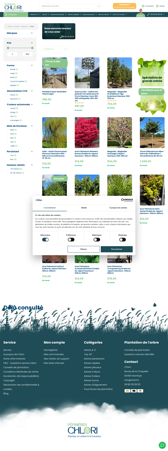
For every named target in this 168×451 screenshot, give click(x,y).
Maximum (27, 54)
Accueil (16, 26)
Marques (24, 26)
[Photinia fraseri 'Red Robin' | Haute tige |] (54, 72)
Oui (13, 155)
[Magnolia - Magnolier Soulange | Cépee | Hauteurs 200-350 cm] (119, 132)
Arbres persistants (58, 14)
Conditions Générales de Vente (20, 371)
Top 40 (44, 14)
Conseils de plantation (16, 367)
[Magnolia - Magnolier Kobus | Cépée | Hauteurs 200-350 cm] (119, 190)
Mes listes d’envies (54, 363)
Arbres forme (91, 380)
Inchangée (16, 120)
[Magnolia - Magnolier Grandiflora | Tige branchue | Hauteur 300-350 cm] (119, 72)
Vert (13, 116)
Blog (5, 393)
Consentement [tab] (50, 208)
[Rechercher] (98, 6)
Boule (13, 77)
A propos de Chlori (13, 354)
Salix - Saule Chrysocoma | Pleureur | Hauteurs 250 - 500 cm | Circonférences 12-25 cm (54, 154)
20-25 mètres (17, 173)
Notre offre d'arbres (14, 358)
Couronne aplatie (18, 81)
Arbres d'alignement (95, 384)
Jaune (14, 108)
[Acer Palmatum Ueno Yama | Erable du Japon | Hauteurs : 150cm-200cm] (152, 190)
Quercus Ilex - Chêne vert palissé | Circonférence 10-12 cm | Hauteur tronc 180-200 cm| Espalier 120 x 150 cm (87, 96)
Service (7, 350)
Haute (14, 95)
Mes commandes (54, 354)
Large (14, 73)
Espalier (14, 85)
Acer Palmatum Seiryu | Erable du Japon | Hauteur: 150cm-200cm (54, 268)
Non (13, 159)
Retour (10, 26)
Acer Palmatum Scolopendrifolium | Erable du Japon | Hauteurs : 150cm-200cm (87, 269)
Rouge (14, 112)
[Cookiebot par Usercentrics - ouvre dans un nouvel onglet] (123, 200)
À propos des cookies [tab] (118, 208)
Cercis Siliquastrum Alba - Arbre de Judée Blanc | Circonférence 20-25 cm (152, 153)
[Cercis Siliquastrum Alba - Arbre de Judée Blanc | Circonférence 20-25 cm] (152, 132)
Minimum (12, 54)
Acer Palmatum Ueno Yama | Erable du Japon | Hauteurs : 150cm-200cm (151, 211)
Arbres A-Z (34, 14)
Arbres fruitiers (92, 376)
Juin (13, 142)
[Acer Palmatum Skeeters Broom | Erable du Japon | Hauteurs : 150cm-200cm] (87, 132)
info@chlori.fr (131, 380)
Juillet (13, 146)
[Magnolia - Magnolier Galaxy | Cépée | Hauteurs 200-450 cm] (54, 190)
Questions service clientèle (139, 354)
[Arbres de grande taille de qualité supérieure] (84, 430)
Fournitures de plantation (98, 389)
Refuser (83, 249)
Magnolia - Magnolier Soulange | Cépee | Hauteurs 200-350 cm (117, 153)
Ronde (14, 69)
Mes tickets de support (56, 358)
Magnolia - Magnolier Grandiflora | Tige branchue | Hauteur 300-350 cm (118, 95)
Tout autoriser (116, 249)
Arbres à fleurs (103, 14)
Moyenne (15, 99)
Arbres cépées (73, 14)
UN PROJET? (124, 6)
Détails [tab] (84, 208)
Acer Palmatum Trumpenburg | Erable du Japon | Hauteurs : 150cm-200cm (119, 269)
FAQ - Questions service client (19, 363)
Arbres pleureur (89, 14)
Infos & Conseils (119, 14)
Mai (13, 138)
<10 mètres (16, 169)
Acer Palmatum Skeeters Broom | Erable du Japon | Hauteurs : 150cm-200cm (86, 153)
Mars (13, 130)
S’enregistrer (51, 350)
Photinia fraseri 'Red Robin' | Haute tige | (54, 93)
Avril (13, 134)
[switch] (71, 240)
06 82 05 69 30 (68, 36)
